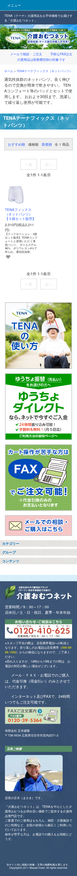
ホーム (8, 71)
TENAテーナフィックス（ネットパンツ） (44, 71)
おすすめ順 (16, 144)
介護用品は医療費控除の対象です (41, 59)
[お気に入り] (8, 257)
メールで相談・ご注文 (26, 53)
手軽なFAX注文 (61, 53)
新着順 (47, 144)
